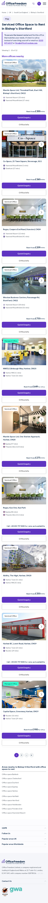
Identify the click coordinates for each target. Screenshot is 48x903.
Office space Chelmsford (11, 778)
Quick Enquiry (23, 117)
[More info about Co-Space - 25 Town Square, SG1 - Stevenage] (24, 156)
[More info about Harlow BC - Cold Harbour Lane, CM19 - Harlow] (24, 639)
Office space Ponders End (12, 809)
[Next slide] (41, 73)
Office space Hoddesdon (11, 804)
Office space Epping (10, 787)
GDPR (4, 828)
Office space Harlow (10, 791)
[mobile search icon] (39, 3)
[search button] (26, 4)
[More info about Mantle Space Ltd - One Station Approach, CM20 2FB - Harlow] (24, 432)
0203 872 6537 (34, 3)
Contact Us (7, 881)
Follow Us (6, 833)
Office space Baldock (10, 774)
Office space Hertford (10, 800)
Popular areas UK (9, 839)
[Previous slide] (6, 73)
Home (4, 12)
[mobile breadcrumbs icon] (44, 3)
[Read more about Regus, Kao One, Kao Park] (24, 520)
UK (10, 12)
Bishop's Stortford (37, 12)
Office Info (24, 124)
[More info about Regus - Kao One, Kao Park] (24, 503)
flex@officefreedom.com (26, 43)
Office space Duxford (10, 783)
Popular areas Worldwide (13, 844)
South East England (21, 12)
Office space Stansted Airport (13, 813)
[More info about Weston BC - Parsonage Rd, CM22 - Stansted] (24, 292)
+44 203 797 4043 (18, 526)
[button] (10, 470)
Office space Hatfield (10, 796)
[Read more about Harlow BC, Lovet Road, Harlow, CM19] (24, 656)
